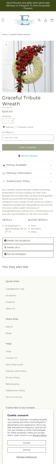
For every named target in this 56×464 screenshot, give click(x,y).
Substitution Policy (15, 390)
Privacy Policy (40, 435)
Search (9, 326)
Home (5, 34)
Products (10, 302)
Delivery (10, 127)
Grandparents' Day (15, 289)
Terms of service (14, 397)
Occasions (11, 295)
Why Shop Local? (14, 364)
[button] (39, 20)
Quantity (6, 116)
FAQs (8, 351)
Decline (26, 450)
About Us (10, 308)
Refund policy (13, 384)
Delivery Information (16, 371)
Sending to (12, 132)
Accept (26, 442)
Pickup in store (25, 127)
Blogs (9, 333)
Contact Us (11, 358)
